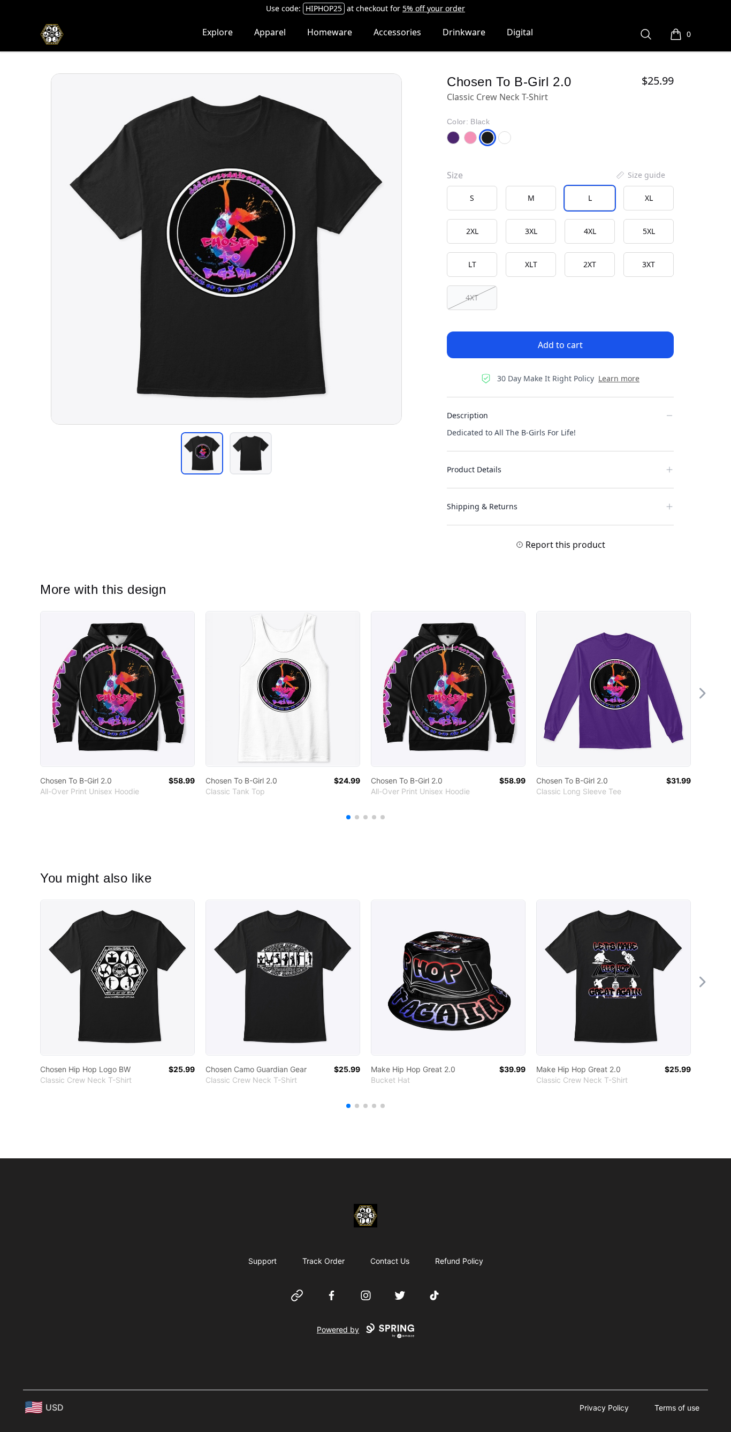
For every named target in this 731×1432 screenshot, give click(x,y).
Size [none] (455, 175)
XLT (531, 264)
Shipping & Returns (482, 506)
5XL (649, 231)
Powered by (338, 1329)
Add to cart (560, 345)
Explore (217, 32)
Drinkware (464, 32)
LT (472, 264)
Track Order (323, 1260)
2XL (472, 231)
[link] (117, 689)
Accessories (397, 32)
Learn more (618, 378)
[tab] (202, 453)
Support (262, 1260)
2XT (589, 264)
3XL (531, 231)
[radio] (472, 198)
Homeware (329, 32)
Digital (520, 32)
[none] (640, 175)
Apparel (270, 32)
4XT (472, 297)
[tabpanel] (226, 249)
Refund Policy (459, 1260)
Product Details (474, 469)
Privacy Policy (604, 1407)
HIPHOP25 (324, 8)
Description (467, 415)
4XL (590, 231)
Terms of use (676, 1407)
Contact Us (389, 1260)
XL (649, 198)
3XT (648, 264)
